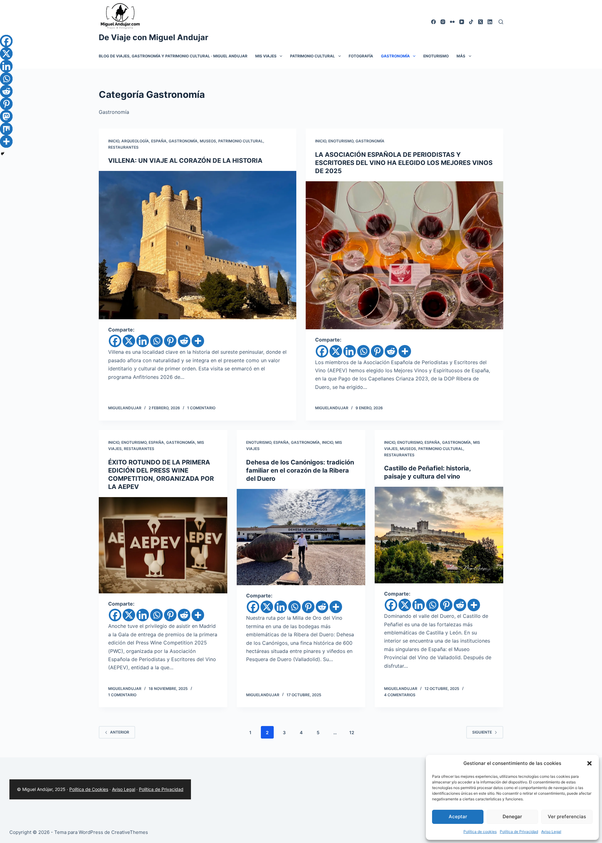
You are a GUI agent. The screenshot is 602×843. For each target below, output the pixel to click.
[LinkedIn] (490, 21)
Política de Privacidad (519, 831)
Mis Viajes (266, 56)
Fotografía (361, 56)
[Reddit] (184, 341)
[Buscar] (501, 21)
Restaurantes (123, 147)
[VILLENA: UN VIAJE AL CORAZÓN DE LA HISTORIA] (197, 245)
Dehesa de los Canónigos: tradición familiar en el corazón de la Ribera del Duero (300, 470)
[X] (129, 341)
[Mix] (6, 129)
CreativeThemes (129, 832)
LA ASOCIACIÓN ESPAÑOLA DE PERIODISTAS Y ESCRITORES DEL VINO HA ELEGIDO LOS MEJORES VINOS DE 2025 (404, 163)
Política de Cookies (88, 789)
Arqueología (135, 141)
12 (351, 732)
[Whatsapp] (156, 341)
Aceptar (458, 816)
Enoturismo (436, 56)
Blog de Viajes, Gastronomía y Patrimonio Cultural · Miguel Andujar (173, 56)
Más (461, 56)
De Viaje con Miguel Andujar (153, 37)
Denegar (512, 816)
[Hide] (2, 153)
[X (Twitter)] (480, 21)
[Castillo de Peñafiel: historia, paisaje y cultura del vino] (439, 535)
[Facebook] (433, 21)
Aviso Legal (551, 831)
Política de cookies (480, 831)
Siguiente (482, 732)
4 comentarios (399, 694)
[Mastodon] (6, 116)
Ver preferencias (567, 816)
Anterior (119, 732)
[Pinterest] (170, 341)
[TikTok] (471, 21)
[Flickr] (452, 21)
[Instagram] (443, 21)
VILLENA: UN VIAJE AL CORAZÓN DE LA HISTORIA (185, 160)
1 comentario (201, 408)
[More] (198, 341)
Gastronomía (395, 56)
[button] (589, 763)
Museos (208, 141)
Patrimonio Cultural (312, 56)
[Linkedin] (142, 341)
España (158, 141)
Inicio (113, 141)
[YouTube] (461, 21)
